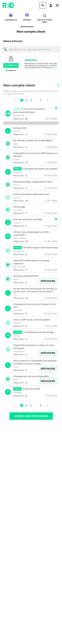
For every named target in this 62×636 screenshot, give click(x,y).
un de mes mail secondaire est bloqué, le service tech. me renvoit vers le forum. (35, 290)
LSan (16, 367)
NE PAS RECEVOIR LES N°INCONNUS (32, 140)
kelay (16, 279)
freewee (17, 392)
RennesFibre (20, 238)
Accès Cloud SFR (31, 388)
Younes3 (17, 210)
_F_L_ (16, 294)
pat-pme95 (19, 266)
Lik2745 (17, 131)
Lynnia (16, 197)
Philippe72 (19, 251)
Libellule (17, 172)
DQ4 (15, 143)
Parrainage (19, 206)
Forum (27, 19)
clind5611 (18, 310)
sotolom (17, 322)
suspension (19, 351)
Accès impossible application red (31, 194)
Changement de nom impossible (31, 376)
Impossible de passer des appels (39, 168)
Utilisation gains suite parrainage (40, 247)
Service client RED (44, 20)
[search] (43, 5)
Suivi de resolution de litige (27, 219)
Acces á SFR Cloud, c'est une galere (31, 319)
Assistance (11, 19)
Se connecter (11, 65)
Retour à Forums (13, 41)
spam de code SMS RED (26, 276)
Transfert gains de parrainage (38, 332)
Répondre (48, 281)
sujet (55, 67)
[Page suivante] (47, 100)
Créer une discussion (31, 416)
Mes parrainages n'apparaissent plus (32, 181)
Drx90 (16, 159)
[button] (51, 5)
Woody (17, 335)
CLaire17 (17, 222)
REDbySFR (18, 115)
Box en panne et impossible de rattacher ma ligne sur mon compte (35, 362)
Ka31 (15, 379)
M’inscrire (12, 70)
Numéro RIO (19, 127)
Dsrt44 (16, 184)
